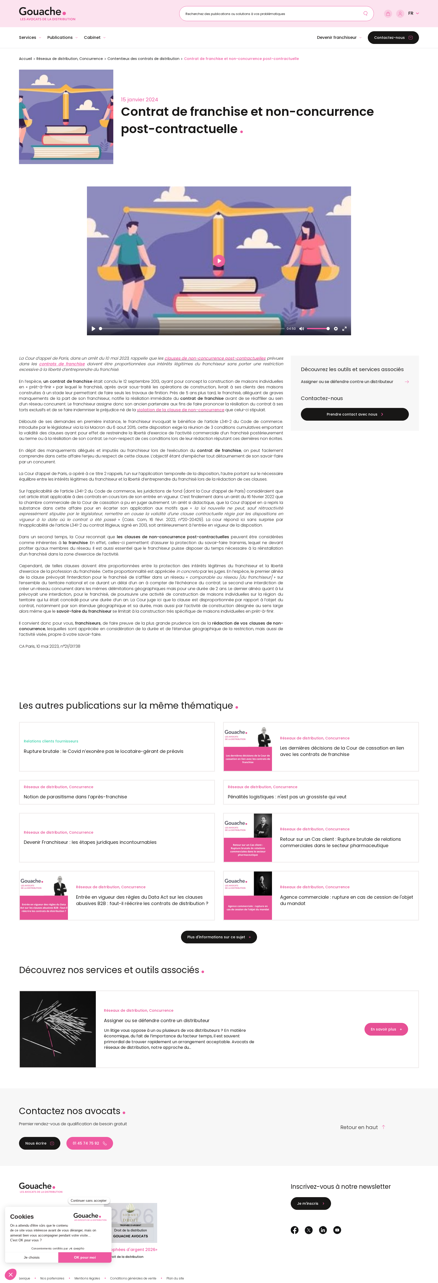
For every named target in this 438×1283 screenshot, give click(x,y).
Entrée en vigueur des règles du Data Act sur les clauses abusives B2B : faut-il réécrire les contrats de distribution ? (142, 900)
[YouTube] (337, 1230)
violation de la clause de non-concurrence (180, 410)
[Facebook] (295, 1230)
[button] (413, 13)
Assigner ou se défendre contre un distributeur (157, 1020)
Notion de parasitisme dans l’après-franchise (75, 797)
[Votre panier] (388, 14)
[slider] (192, 328)
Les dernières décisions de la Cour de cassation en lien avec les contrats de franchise (342, 751)
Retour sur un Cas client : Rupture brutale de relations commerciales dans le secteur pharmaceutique (340, 842)
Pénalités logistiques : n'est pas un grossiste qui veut (287, 797)
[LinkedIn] (323, 1230)
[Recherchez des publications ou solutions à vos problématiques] (365, 13)
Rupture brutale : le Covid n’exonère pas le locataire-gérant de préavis (104, 751)
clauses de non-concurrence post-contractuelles (215, 358)
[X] (309, 1230)
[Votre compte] (400, 14)
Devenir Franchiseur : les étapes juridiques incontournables (90, 842)
